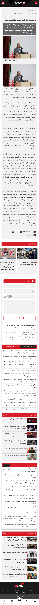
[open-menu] (36, 3)
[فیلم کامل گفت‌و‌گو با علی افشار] (32, 420)
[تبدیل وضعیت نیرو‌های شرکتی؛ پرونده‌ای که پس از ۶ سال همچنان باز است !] (32, 568)
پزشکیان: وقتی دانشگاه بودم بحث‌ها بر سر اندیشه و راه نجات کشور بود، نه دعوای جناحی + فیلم (19, 351)
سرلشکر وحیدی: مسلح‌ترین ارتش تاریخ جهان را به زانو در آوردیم (20, 502)
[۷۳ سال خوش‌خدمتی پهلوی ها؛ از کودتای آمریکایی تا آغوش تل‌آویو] (32, 546)
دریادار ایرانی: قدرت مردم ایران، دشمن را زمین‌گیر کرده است (20, 399)
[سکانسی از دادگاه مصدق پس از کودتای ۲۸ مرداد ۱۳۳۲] (32, 442)
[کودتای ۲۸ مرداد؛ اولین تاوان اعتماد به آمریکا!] (32, 554)
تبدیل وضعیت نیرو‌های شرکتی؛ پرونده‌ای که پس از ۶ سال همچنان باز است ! (14, 568)
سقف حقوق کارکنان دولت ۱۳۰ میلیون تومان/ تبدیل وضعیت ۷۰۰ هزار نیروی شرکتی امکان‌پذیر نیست (19, 496)
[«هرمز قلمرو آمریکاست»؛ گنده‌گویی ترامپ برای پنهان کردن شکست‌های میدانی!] (32, 576)
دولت (29, 10)
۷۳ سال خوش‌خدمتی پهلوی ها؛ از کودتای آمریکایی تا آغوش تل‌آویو (15, 546)
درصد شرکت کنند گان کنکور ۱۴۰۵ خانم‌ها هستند (15, 456)
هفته (8, 465)
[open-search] (3, 3)
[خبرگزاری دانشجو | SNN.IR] (19, 3)
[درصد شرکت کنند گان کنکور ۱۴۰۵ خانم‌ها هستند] (32, 457)
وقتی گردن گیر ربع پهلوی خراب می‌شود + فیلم (23, 486)
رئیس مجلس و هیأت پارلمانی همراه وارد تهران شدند (21, 370)
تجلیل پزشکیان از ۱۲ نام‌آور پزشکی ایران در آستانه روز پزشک (20, 402)
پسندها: (10, 232)
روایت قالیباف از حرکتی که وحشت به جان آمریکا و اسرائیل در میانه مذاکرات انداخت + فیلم (19, 525)
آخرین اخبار (26, 346)
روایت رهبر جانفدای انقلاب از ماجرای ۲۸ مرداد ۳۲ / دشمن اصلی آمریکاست (15, 427)
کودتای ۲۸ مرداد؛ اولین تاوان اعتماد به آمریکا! (14, 552)
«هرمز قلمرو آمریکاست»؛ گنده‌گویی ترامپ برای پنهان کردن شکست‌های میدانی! (14, 575)
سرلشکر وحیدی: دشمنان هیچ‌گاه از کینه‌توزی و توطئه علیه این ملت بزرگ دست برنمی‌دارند (19, 357)
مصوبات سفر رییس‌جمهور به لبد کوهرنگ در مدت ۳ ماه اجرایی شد (28, 263)
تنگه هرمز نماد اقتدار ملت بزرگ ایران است (15, 448)
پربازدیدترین (11, 604)
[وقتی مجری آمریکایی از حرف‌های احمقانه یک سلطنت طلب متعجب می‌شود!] (32, 435)
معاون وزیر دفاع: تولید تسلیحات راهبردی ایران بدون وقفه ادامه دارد (20, 386)
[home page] (19, 599)
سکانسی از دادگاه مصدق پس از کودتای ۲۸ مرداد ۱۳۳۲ (15, 442)
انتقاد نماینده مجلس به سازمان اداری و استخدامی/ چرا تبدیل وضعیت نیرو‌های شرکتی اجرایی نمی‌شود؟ (19, 482)
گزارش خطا (17, 232)
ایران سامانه (16, 596)
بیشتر (5, 415)
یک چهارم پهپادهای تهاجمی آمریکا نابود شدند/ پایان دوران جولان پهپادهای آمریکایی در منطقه (14, 539)
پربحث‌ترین (9, 346)
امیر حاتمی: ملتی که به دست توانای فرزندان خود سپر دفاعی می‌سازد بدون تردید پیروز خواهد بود (19, 380)
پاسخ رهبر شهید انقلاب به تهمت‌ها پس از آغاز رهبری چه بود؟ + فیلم (19, 508)
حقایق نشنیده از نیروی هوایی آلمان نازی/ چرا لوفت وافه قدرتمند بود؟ (20, 491)
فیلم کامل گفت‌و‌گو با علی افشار (18, 419)
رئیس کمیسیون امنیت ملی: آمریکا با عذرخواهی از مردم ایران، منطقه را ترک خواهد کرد (19, 374)
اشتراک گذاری (30, 235)
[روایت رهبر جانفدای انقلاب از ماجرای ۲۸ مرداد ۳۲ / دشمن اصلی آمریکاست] (32, 428)
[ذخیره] (8, 16)
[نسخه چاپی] (4, 16)
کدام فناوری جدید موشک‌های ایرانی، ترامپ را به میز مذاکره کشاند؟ (20, 476)
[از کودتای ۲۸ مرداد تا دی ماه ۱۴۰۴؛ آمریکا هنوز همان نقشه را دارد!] (32, 561)
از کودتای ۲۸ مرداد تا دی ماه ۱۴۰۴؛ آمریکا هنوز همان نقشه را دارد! (14, 560)
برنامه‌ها (27, 604)
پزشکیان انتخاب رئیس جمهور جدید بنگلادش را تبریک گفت (20, 406)
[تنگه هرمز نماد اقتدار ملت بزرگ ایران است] (32, 450)
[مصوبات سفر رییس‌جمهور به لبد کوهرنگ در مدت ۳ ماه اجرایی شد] (27, 253)
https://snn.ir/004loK (28, 231)
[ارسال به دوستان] (11, 16)
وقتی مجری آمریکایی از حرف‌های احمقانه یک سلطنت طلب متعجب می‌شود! (15, 434)
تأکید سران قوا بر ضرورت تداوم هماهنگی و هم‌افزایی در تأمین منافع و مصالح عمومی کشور (19, 470)
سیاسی (33, 10)
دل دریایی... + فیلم (31, 513)
